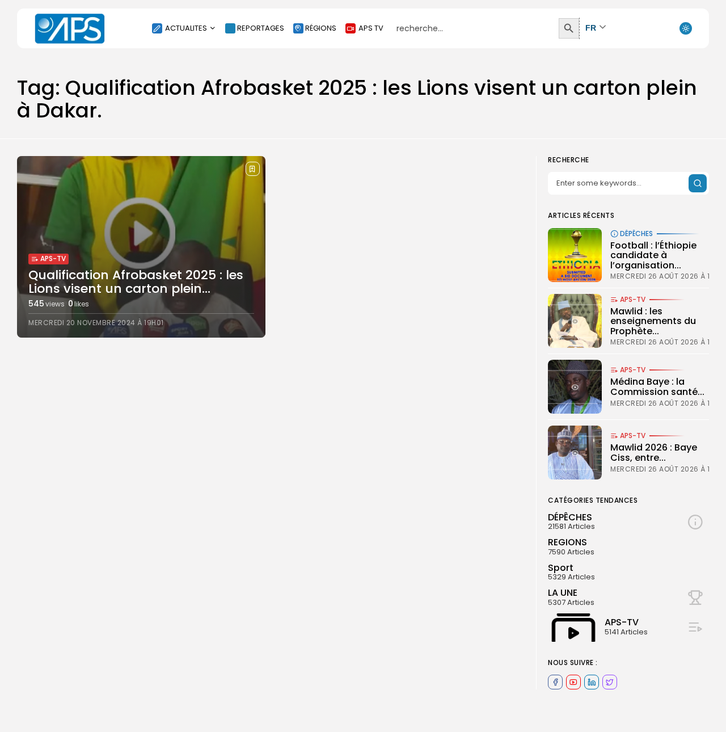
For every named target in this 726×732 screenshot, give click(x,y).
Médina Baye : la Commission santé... (657, 386)
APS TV (370, 28)
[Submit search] (698, 183)
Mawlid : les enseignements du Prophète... (653, 321)
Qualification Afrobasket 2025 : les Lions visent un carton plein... (135, 281)
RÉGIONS (320, 28)
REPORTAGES (260, 28)
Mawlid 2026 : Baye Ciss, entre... (653, 452)
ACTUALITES (186, 28)
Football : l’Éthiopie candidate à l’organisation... (653, 255)
